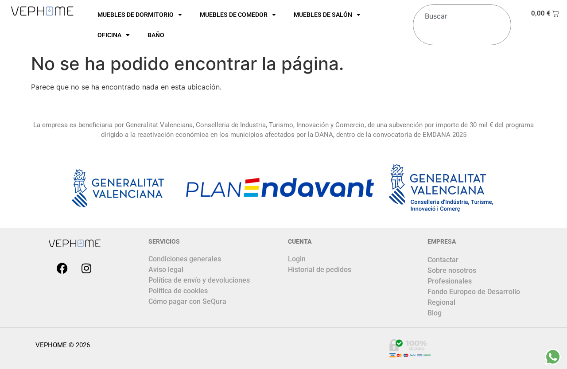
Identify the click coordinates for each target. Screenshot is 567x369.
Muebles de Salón (323, 14)
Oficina (109, 35)
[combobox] (460, 12)
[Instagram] (86, 268)
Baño (156, 35)
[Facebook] (62, 268)
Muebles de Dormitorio (135, 14)
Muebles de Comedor (234, 14)
